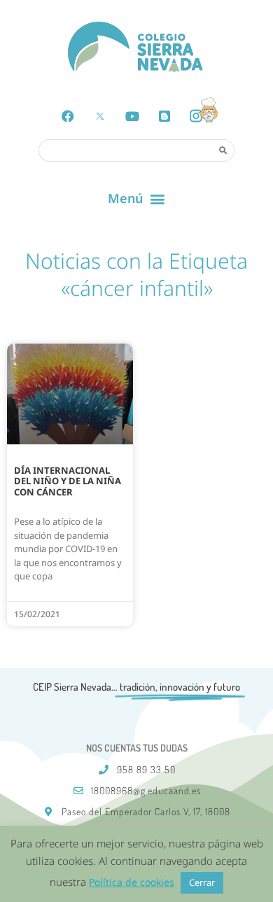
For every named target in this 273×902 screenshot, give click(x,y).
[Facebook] (67, 116)
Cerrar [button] (202, 882)
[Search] (222, 149)
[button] (136, 198)
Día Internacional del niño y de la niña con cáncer (67, 481)
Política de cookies (131, 882)
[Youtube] (132, 116)
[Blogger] (164, 116)
